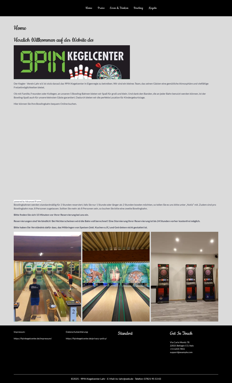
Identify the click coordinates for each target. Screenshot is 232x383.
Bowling (138, 8)
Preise (101, 8)
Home (89, 8)
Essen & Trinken (119, 8)
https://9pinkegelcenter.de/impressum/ (33, 338)
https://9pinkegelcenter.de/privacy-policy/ (86, 338)
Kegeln (153, 8)
